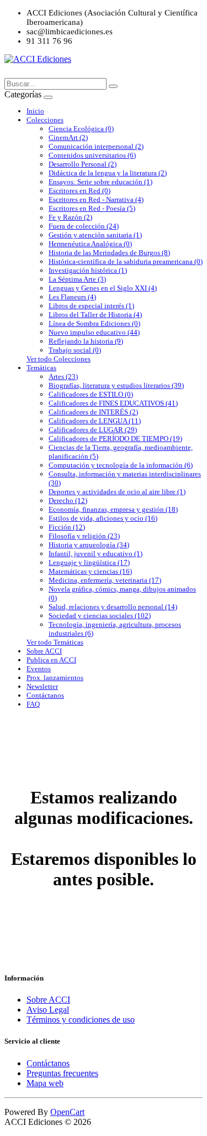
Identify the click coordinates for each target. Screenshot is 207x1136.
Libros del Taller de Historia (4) (95, 314)
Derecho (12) (68, 500)
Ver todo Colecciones (58, 359)
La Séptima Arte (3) (77, 279)
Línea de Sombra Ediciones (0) (94, 323)
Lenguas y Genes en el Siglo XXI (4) (103, 288)
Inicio (35, 111)
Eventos (38, 669)
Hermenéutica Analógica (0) (90, 244)
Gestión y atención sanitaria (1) (95, 235)
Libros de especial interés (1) (91, 306)
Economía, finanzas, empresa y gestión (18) (113, 509)
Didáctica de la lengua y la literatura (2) (108, 173)
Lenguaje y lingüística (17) (89, 562)
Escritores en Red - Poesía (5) (92, 208)
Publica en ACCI (51, 660)
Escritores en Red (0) (79, 190)
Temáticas (41, 368)
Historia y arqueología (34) (89, 545)
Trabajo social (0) (75, 350)
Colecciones (44, 120)
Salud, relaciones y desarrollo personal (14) (113, 607)
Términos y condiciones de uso (80, 1019)
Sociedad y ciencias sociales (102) (100, 615)
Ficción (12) (67, 527)
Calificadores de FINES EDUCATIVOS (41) (113, 403)
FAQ (33, 704)
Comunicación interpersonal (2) (96, 146)
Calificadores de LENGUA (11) (95, 421)
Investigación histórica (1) (88, 270)
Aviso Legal (47, 1009)
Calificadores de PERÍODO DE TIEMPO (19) (115, 438)
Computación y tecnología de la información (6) (121, 465)
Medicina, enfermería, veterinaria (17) (105, 580)
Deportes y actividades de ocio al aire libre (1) (117, 491)
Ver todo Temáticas (54, 642)
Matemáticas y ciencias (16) (90, 571)
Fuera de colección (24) (84, 226)
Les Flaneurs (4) (72, 297)
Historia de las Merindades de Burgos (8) (109, 252)
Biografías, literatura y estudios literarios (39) (116, 385)
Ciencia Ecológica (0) (81, 129)
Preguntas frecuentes (62, 1073)
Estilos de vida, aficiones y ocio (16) (103, 518)
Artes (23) (63, 376)
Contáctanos (45, 695)
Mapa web (44, 1083)
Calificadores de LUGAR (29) (93, 430)
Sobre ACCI (44, 651)
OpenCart (67, 1112)
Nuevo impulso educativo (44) (94, 332)
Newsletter (42, 686)
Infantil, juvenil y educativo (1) (95, 553)
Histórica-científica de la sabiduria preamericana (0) (126, 261)
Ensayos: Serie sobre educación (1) (100, 182)
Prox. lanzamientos (54, 677)
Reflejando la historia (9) (86, 341)
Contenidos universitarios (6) (92, 155)
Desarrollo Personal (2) (82, 164)
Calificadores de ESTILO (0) (91, 394)
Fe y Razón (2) (70, 217)
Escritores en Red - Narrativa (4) (96, 199)
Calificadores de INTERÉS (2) (93, 412)
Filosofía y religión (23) (84, 536)
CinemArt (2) (68, 137)
